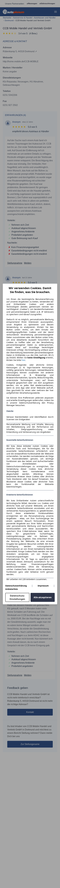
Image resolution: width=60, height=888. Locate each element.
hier (23, 360)
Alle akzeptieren (43, 597)
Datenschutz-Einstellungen (17, 597)
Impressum (43, 585)
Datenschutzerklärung (16, 585)
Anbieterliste (11, 589)
